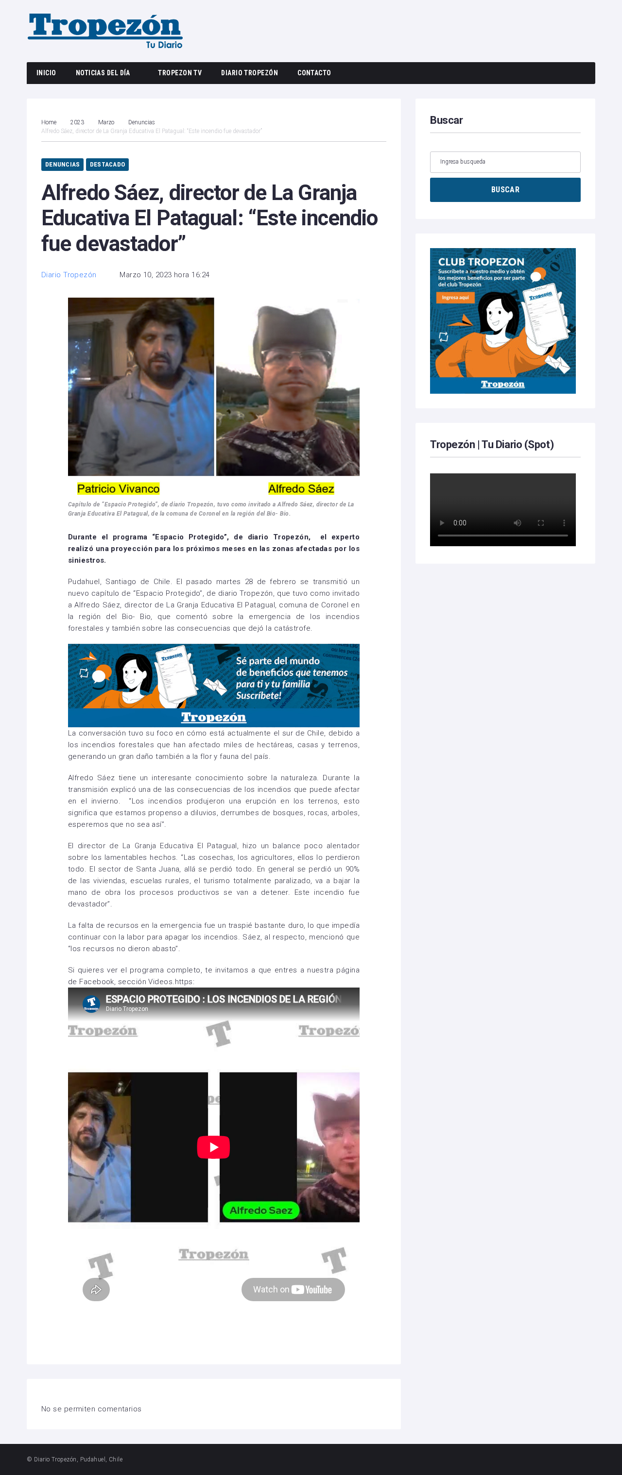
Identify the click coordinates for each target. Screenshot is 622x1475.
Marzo (106, 122)
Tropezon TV (180, 73)
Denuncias (141, 122)
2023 (77, 122)
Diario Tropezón (249, 73)
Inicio (46, 73)
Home (48, 122)
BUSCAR (505, 189)
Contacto (314, 73)
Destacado (107, 164)
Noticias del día (103, 73)
